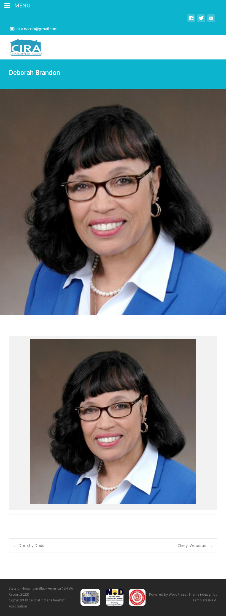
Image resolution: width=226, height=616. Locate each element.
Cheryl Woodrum (194, 545)
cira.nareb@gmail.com (37, 28)
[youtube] (211, 20)
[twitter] (201, 20)
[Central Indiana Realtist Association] (21, 46)
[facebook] (191, 20)
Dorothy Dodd (29, 545)
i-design (206, 594)
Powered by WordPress (168, 594)
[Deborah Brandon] (113, 423)
